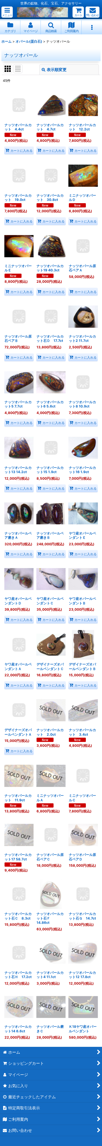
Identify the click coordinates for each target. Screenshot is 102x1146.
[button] (7, 12)
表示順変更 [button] (57, 69)
